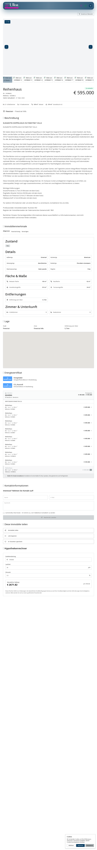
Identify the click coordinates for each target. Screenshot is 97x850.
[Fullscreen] (90, 22)
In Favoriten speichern (15, 541)
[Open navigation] (90, 6)
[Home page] (11, 5)
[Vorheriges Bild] (6, 47)
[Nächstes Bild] (90, 47)
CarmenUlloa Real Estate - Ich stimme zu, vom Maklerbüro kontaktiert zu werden (30, 513)
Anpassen (80, 845)
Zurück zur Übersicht (87, 14)
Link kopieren (12, 536)
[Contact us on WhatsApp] (85, 5)
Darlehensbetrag (10, 556)
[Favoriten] (81, 5)
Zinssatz (8, 572)
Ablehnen (71, 845)
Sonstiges (25, 231)
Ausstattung (15, 231)
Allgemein (6, 231)
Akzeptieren (89, 845)
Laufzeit (8, 564)
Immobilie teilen (13, 530)
